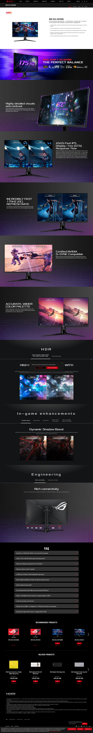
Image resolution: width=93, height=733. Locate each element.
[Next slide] (88, 634)
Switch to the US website (52, 367)
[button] (84, 724)
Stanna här (40, 367)
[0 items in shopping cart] (86, 1)
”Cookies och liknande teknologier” (54, 731)
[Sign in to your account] (84, 1)
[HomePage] (6, 719)
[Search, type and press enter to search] (82, 1)
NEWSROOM (16, 726)
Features (70, 6)
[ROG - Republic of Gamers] (10, 1)
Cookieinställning (72, 729)
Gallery (79, 6)
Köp (82, 6)
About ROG (8, 726)
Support (86, 6)
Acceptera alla (88, 729)
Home (12, 726)
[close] (62, 363)
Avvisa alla (80, 729)
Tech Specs (75, 6)
